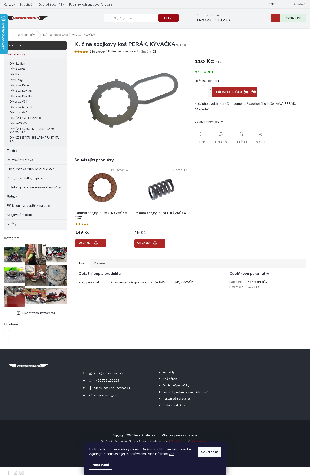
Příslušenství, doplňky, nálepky (29, 206)
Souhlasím (209, 452)
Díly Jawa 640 (18, 113)
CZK (271, 4)
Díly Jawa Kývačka (21, 91)
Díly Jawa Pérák (19, 85)
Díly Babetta (17, 74)
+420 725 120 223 (106, 381)
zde (171, 454)
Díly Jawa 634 (18, 102)
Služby (11, 224)
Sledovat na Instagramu (38, 313)
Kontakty (9, 5)
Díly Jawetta (17, 69)
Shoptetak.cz (200, 441)
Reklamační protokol (176, 399)
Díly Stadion (17, 64)
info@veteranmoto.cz (108, 373)
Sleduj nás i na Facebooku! (112, 388)
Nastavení (100, 464)
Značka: (148, 52)
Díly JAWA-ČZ (18, 123)
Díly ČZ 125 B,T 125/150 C (26, 118)
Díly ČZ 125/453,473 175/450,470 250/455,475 (32, 130)
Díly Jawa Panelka (21, 96)
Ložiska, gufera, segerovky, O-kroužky (34, 187)
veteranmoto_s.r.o (106, 395)
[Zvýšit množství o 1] (210, 89)
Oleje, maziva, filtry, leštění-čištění (31, 169)
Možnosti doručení (207, 81)
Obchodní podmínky (51, 5)
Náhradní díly (16, 54)
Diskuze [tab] (99, 263)
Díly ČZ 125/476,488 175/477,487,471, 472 (35, 139)
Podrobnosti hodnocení (123, 52)
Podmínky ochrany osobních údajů (90, 5)
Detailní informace (207, 122)
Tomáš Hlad (179, 441)
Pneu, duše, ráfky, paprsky (25, 178)
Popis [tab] (82, 263)
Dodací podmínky (174, 405)
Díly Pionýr (16, 80)
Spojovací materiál (20, 215)
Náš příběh (26, 5)
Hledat (168, 18)
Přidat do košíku (229, 92)
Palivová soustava (20, 160)
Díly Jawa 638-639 (22, 107)
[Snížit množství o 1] (210, 94)
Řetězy (12, 196)
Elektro (12, 151)
